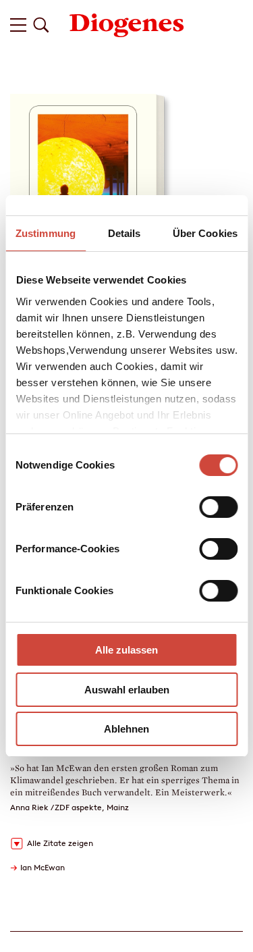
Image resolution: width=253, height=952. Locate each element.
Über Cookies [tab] (205, 233)
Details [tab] (124, 233)
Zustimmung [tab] (46, 233)
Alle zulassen (126, 650)
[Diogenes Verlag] (126, 24)
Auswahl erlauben (126, 689)
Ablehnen (126, 729)
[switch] (218, 507)
